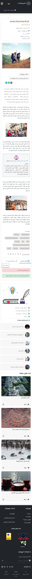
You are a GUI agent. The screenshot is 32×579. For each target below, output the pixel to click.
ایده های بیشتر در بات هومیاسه (19, 78)
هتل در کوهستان (25, 398)
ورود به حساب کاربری (8, 10)
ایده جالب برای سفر (24, 248)
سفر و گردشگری (25, 234)
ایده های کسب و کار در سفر (11, 238)
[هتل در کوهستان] (16, 386)
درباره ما (29, 514)
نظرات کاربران (23, 261)
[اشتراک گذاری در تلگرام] (6, 83)
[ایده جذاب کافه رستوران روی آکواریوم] (16, 481)
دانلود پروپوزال (24, 74)
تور (22, 241)
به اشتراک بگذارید (26, 254)
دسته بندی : (27, 37)
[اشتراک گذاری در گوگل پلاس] (15, 254)
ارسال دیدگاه (5, 265)
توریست (15, 248)
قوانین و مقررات (27, 520)
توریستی (17, 241)
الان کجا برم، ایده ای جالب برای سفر (21, 245)
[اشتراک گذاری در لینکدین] (10, 254)
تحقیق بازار (12, 514)
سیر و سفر (17, 234)
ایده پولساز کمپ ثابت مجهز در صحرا (20, 429)
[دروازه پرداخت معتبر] (8, 539)
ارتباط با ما (28, 517)
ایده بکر (25, 317)
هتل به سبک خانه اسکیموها (22, 461)
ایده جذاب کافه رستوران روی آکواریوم (20, 493)
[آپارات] (5, 567)
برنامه (9, 248)
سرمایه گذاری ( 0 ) (10, 261)
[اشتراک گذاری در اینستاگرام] (18, 254)
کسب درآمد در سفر (25, 238)
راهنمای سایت (27, 523)
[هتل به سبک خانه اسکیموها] (16, 450)
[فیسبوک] (7, 567)
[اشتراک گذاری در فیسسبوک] (11, 83)
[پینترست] (2, 567)
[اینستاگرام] (12, 567)
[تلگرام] (10, 567)
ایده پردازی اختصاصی (9, 518)
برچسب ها (27, 231)
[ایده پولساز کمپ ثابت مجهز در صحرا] (16, 418)
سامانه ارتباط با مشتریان (9, 522)
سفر (29, 116)
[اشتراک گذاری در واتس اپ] (9, 83)
